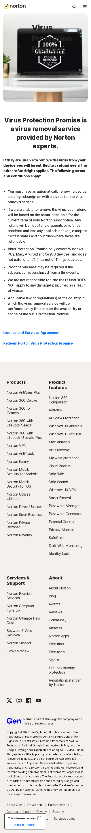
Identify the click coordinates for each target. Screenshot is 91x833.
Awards (54, 604)
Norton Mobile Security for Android (22, 471)
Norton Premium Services (19, 595)
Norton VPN (16, 445)
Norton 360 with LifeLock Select (20, 422)
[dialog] (24, 821)
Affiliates (55, 628)
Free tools (57, 652)
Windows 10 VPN (62, 490)
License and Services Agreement (31, 332)
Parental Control (61, 521)
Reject (31, 824)
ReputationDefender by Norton (65, 682)
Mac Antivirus (59, 442)
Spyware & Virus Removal (19, 632)
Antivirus (55, 410)
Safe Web (56, 474)
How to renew (18, 651)
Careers (12, 812)
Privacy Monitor (61, 529)
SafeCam (56, 537)
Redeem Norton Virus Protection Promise (38, 343)
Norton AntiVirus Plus (23, 392)
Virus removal (59, 450)
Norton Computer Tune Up (20, 608)
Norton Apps (59, 636)
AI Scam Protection (64, 418)
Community (57, 620)
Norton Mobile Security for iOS (19, 484)
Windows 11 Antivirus (65, 434)
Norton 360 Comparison (58, 399)
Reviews (55, 612)
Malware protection (64, 458)
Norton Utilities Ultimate (18, 496)
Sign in (54, 660)
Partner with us (58, 805)
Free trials (56, 644)
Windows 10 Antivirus (65, 426)
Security (58, 812)
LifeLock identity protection (62, 670)
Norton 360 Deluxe (22, 400)
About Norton (59, 588)
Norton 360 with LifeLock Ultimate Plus (24, 435)
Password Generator (65, 513)
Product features (58, 385)
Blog (52, 596)
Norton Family (18, 461)
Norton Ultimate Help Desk (23, 620)
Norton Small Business (24, 514)
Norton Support (19, 643)
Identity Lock (59, 553)
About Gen (14, 805)
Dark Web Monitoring (65, 545)
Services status (65, 818)
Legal (27, 812)
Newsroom (35, 805)
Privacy (41, 812)
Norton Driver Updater (24, 506)
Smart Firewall (60, 498)
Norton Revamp (19, 535)
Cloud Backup (59, 466)
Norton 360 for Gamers (19, 410)
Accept (19, 824)
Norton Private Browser (18, 524)
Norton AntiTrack (20, 453)
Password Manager (64, 506)
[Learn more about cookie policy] (39, 818)
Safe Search (58, 482)
